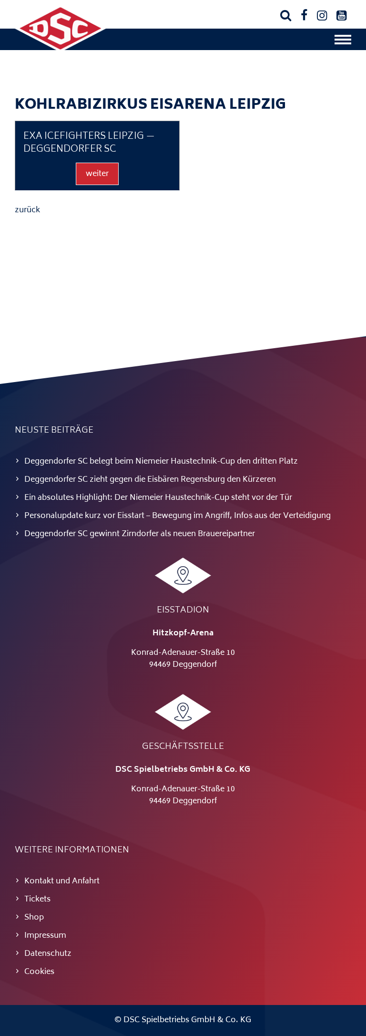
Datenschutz (47, 954)
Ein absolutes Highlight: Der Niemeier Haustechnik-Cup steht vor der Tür (158, 498)
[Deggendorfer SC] (60, 50)
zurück (27, 210)
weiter (97, 174)
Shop (34, 917)
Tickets (37, 899)
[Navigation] (343, 42)
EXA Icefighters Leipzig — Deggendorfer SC (89, 143)
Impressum (45, 936)
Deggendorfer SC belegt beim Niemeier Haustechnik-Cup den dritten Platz (161, 461)
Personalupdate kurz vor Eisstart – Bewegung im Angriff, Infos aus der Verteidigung (177, 516)
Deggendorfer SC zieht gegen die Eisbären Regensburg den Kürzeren (150, 480)
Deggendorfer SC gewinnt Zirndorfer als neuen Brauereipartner (139, 534)
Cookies (39, 972)
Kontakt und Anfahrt (62, 881)
